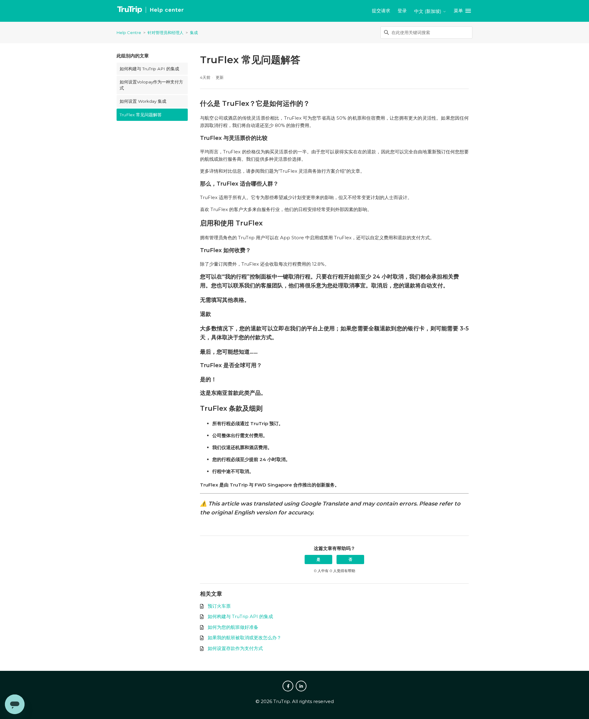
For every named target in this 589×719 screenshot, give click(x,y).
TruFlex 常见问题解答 (141, 114)
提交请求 (381, 10)
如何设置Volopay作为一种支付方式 (151, 84)
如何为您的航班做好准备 (233, 627)
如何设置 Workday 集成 (143, 101)
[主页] (150, 11)
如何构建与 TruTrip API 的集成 (149, 68)
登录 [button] (402, 10)
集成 (194, 32)
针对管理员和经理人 (165, 32)
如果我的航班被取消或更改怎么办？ (244, 637)
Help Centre (129, 32)
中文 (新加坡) (428, 11)
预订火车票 (219, 606)
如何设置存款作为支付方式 (235, 648)
